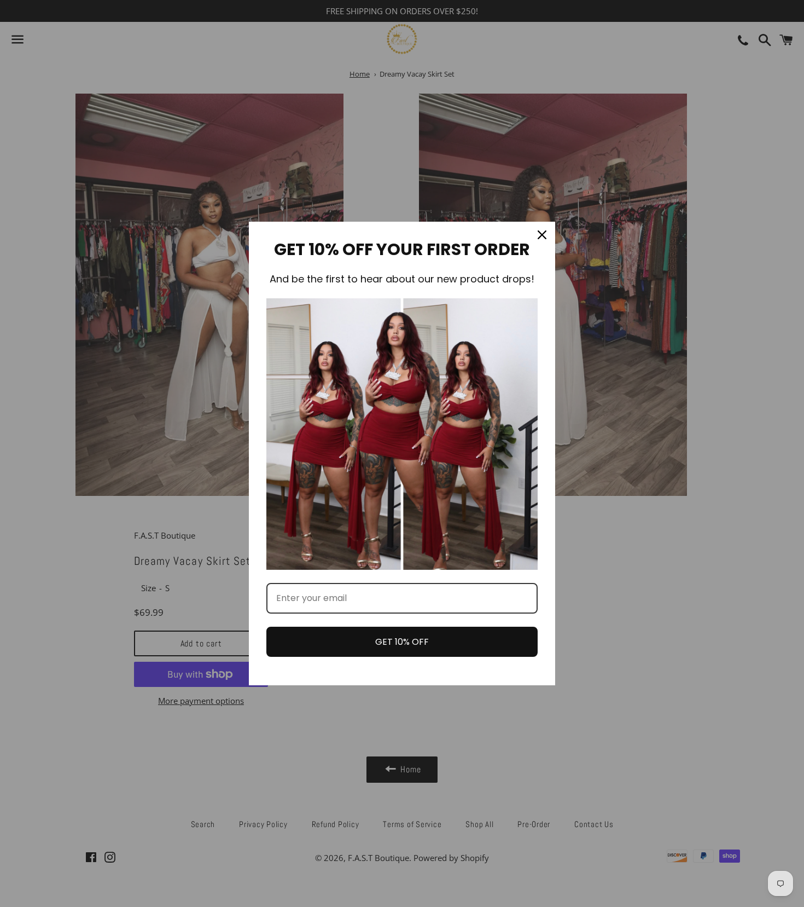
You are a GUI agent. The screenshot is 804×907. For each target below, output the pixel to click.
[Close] (542, 235)
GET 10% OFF (402, 642)
